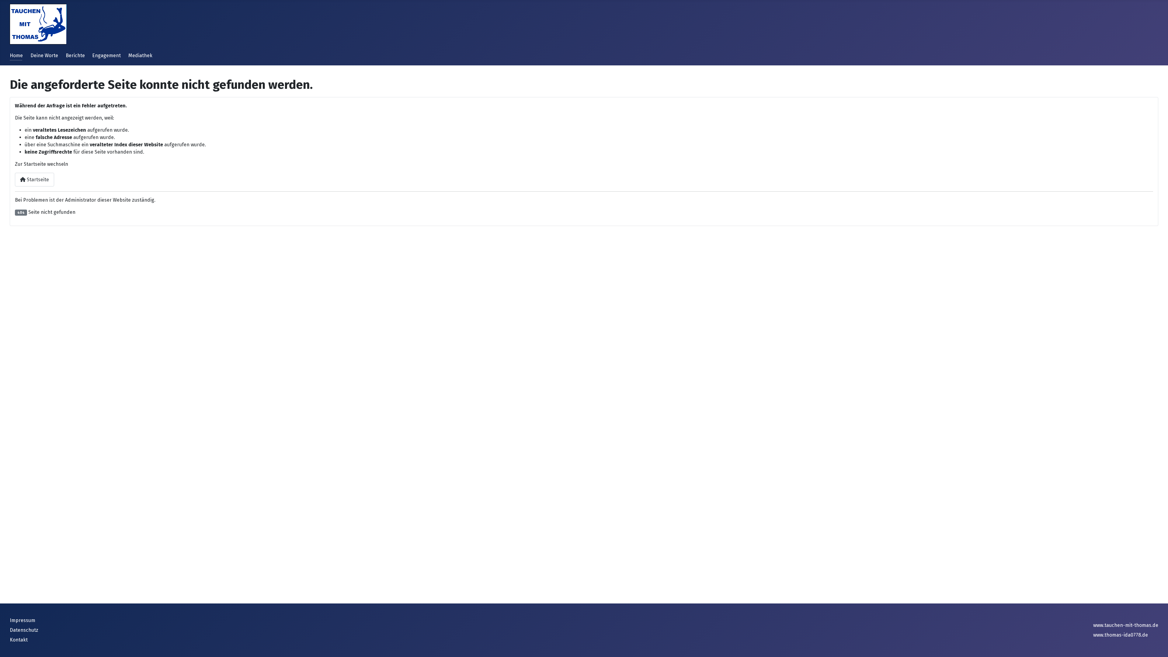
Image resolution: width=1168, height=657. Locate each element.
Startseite (37, 179)
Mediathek (140, 55)
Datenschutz (24, 630)
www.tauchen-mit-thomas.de (1125, 625)
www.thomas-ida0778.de (1120, 635)
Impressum (22, 620)
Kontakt (19, 640)
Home (16, 55)
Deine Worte (44, 55)
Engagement (106, 55)
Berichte (75, 55)
